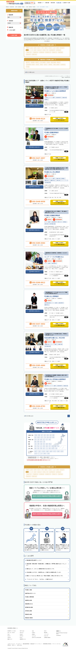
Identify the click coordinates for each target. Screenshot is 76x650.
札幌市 (47, 451)
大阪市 (53, 298)
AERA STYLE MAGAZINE (36, 637)
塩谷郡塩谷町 (58, 50)
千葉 (45, 437)
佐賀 (38, 448)
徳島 (52, 446)
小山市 (54, 47)
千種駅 (59, 217)
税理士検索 (53, 2)
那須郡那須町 (41, 52)
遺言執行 (45, 64)
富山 (44, 439)
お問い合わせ (19, 645)
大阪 (35, 443)
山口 (41, 446)
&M (8, 632)
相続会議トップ (40, 2)
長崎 (41, 448)
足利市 (31, 47)
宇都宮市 (27, 47)
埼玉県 (47, 339)
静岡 (38, 441)
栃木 (50, 437)
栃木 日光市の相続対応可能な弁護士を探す (47, 496)
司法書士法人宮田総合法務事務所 (55, 379)
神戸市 (55, 451)
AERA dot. (21, 635)
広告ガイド (14, 645)
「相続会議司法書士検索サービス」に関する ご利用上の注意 (38, 457)
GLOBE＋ (33, 632)
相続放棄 (32, 62)
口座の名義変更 (42, 62)
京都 (41, 443)
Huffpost (21, 634)
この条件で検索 (13, 35)
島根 (47, 446)
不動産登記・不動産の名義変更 (54, 64)
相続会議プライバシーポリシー (36, 643)
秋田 (45, 435)
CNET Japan (22, 630)
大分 (47, 448)
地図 (66, 111)
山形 (50, 435)
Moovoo (9, 635)
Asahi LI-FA (46, 635)
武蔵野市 (53, 381)
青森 (39, 435)
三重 (44, 441)
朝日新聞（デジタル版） (12, 630)
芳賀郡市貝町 (34, 54)
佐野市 (35, 47)
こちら (51, 458)
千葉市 (48, 453)
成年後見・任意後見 (39, 64)
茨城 (47, 437)
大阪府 (47, 298)
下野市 (42, 47)
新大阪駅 (59, 298)
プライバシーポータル (56, 643)
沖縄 (56, 448)
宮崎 (49, 448)
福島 (53, 435)
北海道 (36, 435)
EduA (9, 634)
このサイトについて (11, 643)
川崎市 (44, 453)
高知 (58, 446)
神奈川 (39, 437)
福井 (49, 439)
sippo (33, 630)
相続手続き (28, 62)
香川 (49, 446)
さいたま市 (40, 453)
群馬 (53, 437)
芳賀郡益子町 (54, 52)
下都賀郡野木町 (35, 52)
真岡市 (58, 47)
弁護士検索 (47, 2)
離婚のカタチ (10, 639)
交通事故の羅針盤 (47, 637)
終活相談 (27, 66)
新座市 (53, 339)
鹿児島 (53, 448)
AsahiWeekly (58, 635)
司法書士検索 (59, 2)
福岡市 (51, 451)
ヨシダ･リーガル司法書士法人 (54, 257)
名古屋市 (53, 217)
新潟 (35, 439)
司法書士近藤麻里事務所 (52, 215)
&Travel (13, 632)
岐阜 (41, 441)
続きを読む (61, 104)
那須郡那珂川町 (48, 52)
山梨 (38, 439)
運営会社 (9, 645)
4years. (45, 630)
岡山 (38, 446)
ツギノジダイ (46, 634)
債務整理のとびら (23, 639)
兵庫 (38, 443)
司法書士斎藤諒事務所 (51, 132)
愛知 (35, 441)
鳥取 (44, 446)
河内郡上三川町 (45, 50)
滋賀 (47, 443)
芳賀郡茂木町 (28, 54)
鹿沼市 (46, 47)
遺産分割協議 (53, 62)
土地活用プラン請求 (66, 2)
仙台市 (36, 453)
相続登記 (37, 62)
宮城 (47, 435)
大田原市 (50, 47)
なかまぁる (34, 635)
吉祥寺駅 (59, 381)
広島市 (62, 451)
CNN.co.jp (21, 632)
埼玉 (42, 437)
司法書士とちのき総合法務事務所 (55, 91)
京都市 (58, 451)
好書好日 (33, 634)
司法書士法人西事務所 (51, 296)
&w (10, 632)
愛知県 (47, 217)
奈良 (44, 443)
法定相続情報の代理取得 (30, 64)
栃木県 (47, 93)
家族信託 (58, 62)
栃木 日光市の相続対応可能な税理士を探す (47, 514)
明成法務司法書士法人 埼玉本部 (54, 338)
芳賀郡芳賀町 (60, 52)
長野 (41, 439)
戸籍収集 (48, 62)
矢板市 (35, 50)
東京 (35, 437)
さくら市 (31, 50)
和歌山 (50, 443)
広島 (35, 446)
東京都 (47, 381)
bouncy (21, 637)
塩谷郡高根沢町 (52, 50)
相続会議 (45, 632)
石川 (47, 439)
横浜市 (36, 451)
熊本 (44, 448)
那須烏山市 (39, 50)
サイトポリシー (19, 643)
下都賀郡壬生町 (28, 52)
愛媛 (55, 446)
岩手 (42, 435)
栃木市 (39, 47)
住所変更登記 (63, 64)
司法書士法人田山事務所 (52, 172)
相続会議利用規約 (26, 643)
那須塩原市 (62, 47)
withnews (9, 637)
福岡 (35, 448)
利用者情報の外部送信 (47, 643)
